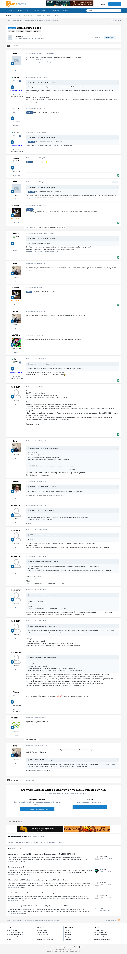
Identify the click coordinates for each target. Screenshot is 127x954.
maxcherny (16, 530)
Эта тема (111, 10)
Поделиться (97, 37)
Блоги (27, 10)
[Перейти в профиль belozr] (16, 488)
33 (17, 735)
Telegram (68, 937)
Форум (20, 10)
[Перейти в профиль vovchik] (16, 212)
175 (17, 352)
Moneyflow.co (104, 869)
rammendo (40, 227)
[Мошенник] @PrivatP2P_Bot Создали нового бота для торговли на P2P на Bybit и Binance (38, 880)
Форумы (9, 15)
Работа (23, 900)
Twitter (67, 930)
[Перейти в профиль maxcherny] (16, 536)
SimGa (16, 692)
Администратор (99, 930)
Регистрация (115, 4)
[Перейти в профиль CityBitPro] (16, 342)
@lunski (29, 291)
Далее (16, 46)
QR (78, 951)
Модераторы (28, 15)
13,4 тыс (17, 125)
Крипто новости (12, 930)
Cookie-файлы (78, 947)
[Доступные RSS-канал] (119, 920)
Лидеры (56, 15)
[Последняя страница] (20, 46)
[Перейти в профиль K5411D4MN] (97, 858)
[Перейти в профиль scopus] (16, 115)
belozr (16, 482)
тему (54, 374)
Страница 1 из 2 (29, 46)
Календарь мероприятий (15, 934)
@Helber (29, 162)
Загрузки (45, 10)
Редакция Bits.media (100, 934)
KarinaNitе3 (103, 895)
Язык (45, 947)
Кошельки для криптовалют (36, 38)
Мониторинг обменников (15, 932)
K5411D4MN (103, 856)
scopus (16, 108)
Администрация (42, 932)
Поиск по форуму (42, 934)
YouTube (68, 939)
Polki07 (21, 36)
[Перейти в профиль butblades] (97, 884)
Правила (65, 10)
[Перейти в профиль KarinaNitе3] (97, 897)
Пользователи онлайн (43, 15)
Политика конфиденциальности (61, 947)
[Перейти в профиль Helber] (16, 84)
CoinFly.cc (15, 718)
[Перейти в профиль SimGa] (16, 699)
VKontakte (68, 934)
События (36, 10)
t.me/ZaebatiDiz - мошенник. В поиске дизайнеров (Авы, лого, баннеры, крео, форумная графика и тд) (42, 893)
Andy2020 (16, 387)
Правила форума (42, 930)
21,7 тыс (17, 94)
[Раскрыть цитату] (29, 82)
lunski (15, 264)
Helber (16, 77)
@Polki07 (30, 112)
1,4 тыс (16, 709)
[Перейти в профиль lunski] (16, 270)
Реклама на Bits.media (101, 932)
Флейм (23, 861)
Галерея (18, 15)
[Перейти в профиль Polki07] (10, 37)
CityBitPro (15, 335)
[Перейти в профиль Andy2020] (16, 393)
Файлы (39, 937)
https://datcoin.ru (42, 415)
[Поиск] (119, 10)
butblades (103, 882)
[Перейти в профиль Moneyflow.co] (97, 871)
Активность (55, 10)
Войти (103, 4)
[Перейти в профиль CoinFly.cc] (16, 724)
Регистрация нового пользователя (37, 809)
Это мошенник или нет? (16, 867)
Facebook (68, 932)
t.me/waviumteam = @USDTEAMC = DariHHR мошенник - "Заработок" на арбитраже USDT (38, 906)
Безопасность (25, 874)
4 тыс (17, 222)
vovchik (15, 205)
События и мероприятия (102, 939)
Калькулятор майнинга (14, 937)
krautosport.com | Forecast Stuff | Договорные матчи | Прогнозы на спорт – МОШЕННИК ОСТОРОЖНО (42, 854)
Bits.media (11, 10)
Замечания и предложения (45, 939)
